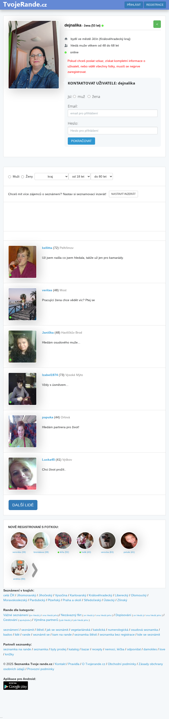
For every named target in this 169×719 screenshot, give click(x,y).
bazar (85, 649)
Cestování (10, 620)
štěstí (40, 629)
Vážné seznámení (15, 615)
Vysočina (61, 595)
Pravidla (73, 664)
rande (26, 634)
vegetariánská (80, 629)
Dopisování (123, 615)
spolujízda (25, 620)
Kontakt (60, 664)
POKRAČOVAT (81, 141)
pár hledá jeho (80, 620)
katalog (74, 649)
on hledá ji (35, 615)
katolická (99, 629)
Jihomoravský (26, 595)
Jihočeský (45, 595)
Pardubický (37, 600)
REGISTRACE (154, 4)
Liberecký (121, 595)
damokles (150, 649)
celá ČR (8, 595)
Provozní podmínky (40, 669)
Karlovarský (78, 595)
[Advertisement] (84, 216)
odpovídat (134, 649)
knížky (9, 654)
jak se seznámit (57, 629)
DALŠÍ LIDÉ (23, 505)
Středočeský (92, 600)
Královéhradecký (100, 595)
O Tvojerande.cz (93, 664)
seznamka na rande (17, 649)
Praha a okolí (72, 600)
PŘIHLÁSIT (134, 4)
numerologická (118, 629)
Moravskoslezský (15, 600)
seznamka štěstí (85, 634)
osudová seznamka (144, 629)
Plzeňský (54, 600)
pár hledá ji (66, 620)
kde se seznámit (148, 634)
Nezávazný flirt (71, 615)
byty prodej (58, 649)
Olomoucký (139, 595)
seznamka (41, 649)
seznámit (27, 629)
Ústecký (109, 600)
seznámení (11, 629)
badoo (7, 634)
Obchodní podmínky (122, 664)
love (162, 649)
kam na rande (62, 634)
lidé (17, 634)
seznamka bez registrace (117, 634)
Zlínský (122, 600)
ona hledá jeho (50, 615)
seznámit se (41, 634)
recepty (97, 649)
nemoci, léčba (114, 649)
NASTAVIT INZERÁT (123, 194)
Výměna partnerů (46, 620)
